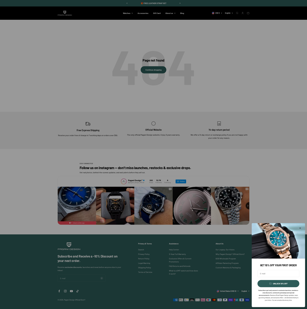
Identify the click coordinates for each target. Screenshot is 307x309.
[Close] (300, 228)
